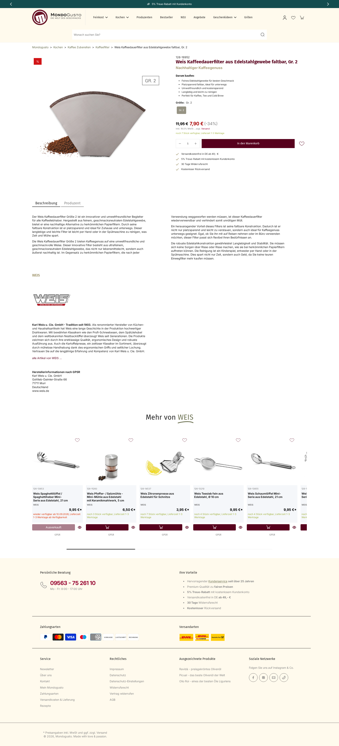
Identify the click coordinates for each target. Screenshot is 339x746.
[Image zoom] (97, 120)
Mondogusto (40, 47)
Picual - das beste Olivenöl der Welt (202, 675)
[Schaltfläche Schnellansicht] (80, 527)
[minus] (180, 143)
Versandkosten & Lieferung (57, 699)
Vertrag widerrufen (122, 693)
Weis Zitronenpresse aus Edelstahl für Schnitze (157, 495)
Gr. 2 (181, 110)
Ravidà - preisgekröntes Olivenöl (200, 669)
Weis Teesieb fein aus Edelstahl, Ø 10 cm (208, 495)
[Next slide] (328, 4)
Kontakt (45, 681)
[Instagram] (263, 677)
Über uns (46, 675)
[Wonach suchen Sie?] (262, 34)
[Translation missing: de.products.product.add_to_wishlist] (293, 17)
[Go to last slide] (10, 4)
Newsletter (47, 669)
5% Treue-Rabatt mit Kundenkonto (172, 4)
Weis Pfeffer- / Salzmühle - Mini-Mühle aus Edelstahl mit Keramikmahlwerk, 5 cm (105, 497)
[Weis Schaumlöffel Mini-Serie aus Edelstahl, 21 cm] (272, 460)
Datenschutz (118, 675)
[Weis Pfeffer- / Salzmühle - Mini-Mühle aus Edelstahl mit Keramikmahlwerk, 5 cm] (111, 460)
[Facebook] (253, 677)
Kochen (58, 47)
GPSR (57, 534)
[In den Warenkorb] (107, 527)
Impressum (117, 669)
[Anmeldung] (284, 17)
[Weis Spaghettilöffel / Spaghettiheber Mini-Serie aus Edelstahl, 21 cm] (57, 460)
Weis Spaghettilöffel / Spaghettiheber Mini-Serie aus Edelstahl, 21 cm (50, 497)
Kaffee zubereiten (79, 47)
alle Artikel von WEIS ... (47, 358)
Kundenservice (217, 581)
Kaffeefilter (102, 47)
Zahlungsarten (49, 693)
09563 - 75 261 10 (73, 583)
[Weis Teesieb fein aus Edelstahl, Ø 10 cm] (218, 460)
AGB (112, 699)
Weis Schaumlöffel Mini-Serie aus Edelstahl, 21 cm (265, 495)
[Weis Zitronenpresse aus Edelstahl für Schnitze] (164, 460)
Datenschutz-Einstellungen (127, 681)
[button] (248, 143)
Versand (205, 128)
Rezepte (45, 705)
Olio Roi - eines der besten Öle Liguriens (205, 681)
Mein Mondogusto (51, 687)
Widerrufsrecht (119, 687)
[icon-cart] (301, 17)
